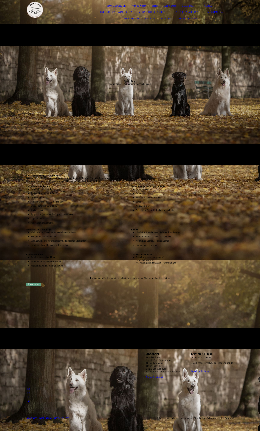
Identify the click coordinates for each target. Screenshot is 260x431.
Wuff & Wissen (139, 6)
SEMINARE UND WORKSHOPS (116, 12)
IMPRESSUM (45, 418)
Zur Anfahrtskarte (155, 377)
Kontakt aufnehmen (199, 371)
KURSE (208, 6)
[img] (52, 10)
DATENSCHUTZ (61, 418)
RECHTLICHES (186, 18)
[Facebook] (28, 397)
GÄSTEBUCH (131, 18)
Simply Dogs (170, 6)
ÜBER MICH (188, 6)
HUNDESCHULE (116, 6)
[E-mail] (29, 388)
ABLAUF (150, 18)
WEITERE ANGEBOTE (187, 12)
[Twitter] (29, 401)
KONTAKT (167, 18)
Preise (155, 6)
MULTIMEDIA (215, 12)
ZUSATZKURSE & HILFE (152, 12)
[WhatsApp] (29, 393)
